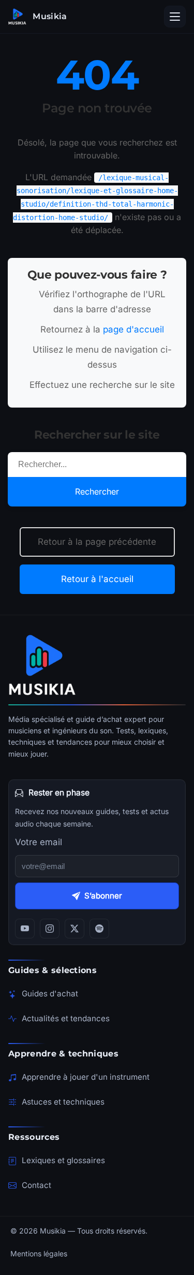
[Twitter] (74, 928)
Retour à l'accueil (97, 579)
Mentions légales (38, 1253)
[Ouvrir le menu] (175, 16)
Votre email (38, 842)
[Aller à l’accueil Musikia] (97, 665)
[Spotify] (99, 928)
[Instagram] (49, 928)
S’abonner (103, 896)
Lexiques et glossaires (63, 1160)
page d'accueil (133, 329)
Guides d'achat (50, 993)
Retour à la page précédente (97, 542)
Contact (36, 1185)
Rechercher (97, 491)
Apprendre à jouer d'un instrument (86, 1077)
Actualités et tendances (66, 1018)
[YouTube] (25, 928)
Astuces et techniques (63, 1102)
